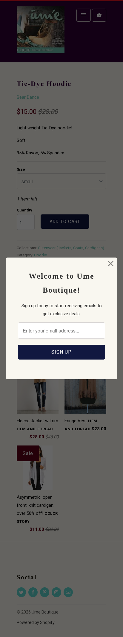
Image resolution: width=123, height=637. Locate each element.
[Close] (111, 263)
